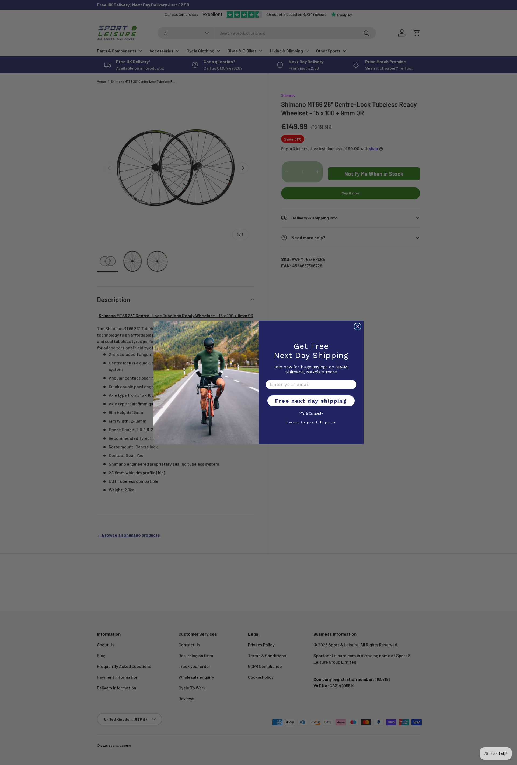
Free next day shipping (311, 401)
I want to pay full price (311, 422)
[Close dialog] (357, 326)
